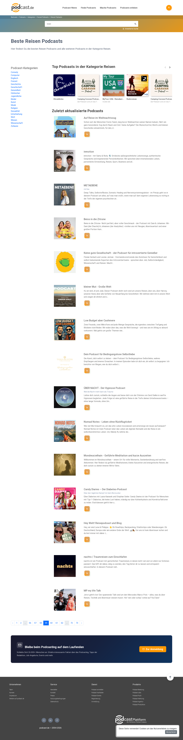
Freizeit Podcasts (43, 17)
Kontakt (53, 693)
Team (11, 690)
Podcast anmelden (97, 690)
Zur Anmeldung (154, 649)
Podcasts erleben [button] (128, 7)
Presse (52, 696)
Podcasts (22, 17)
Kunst (13, 102)
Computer (15, 75)
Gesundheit (16, 90)
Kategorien (31, 17)
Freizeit (14, 81)
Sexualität (15, 111)
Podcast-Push (137, 696)
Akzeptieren (171, 732)
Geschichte (16, 84)
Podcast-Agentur (138, 701)
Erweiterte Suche (131, 29)
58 (41, 623)
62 (62, 623)
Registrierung (96, 699)
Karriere (11, 693)
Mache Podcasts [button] (108, 7)
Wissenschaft (17, 123)
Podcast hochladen (98, 693)
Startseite (14, 17)
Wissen (14, 120)
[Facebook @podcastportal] (57, 720)
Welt (13, 117)
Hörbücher (15, 93)
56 (30, 623)
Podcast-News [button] (69, 7)
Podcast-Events (96, 696)
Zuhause (14, 126)
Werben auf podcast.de (16, 699)
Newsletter (53, 690)
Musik (13, 105)
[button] (165, 67)
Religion (14, 108)
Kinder (13, 99)
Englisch (14, 78)
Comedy (14, 72)
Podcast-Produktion (139, 704)
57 (35, 623)
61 (57, 623)
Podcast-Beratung (138, 690)
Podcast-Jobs (137, 693)
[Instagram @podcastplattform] (44, 720)
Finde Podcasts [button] (88, 7)
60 (51, 623)
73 (77, 623)
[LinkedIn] (50, 720)
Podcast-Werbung (138, 699)
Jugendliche (16, 96)
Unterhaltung (16, 114)
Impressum (13, 696)
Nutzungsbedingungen (58, 699)
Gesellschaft (16, 87)
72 (72, 623)
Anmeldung (95, 701)
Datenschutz (54, 701)
